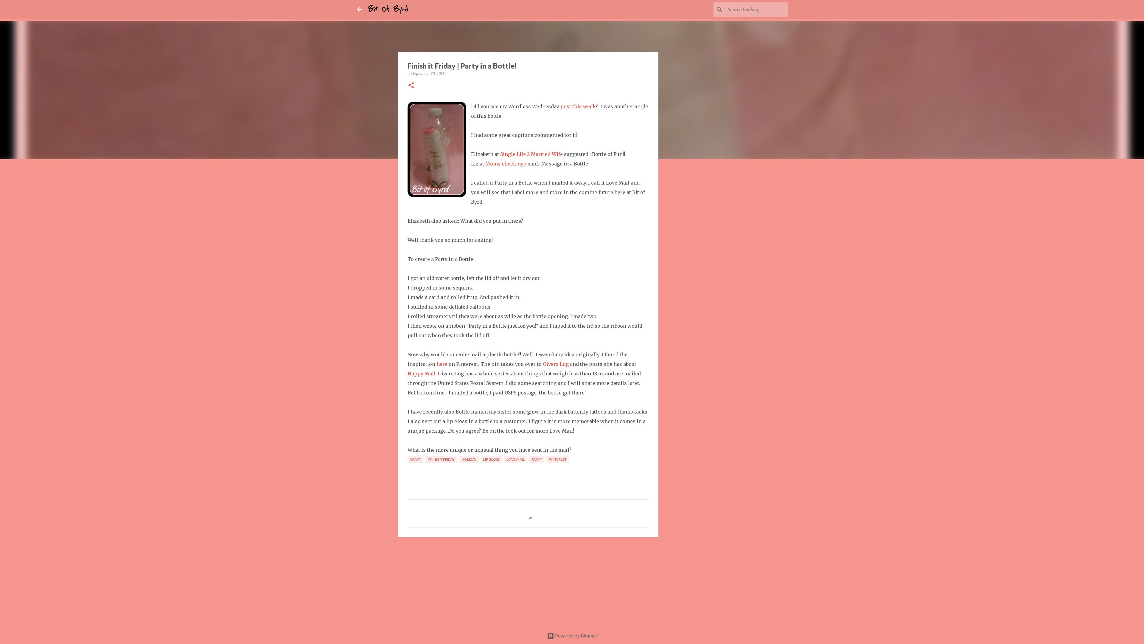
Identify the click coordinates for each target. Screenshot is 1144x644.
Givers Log (556, 364)
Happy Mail (422, 374)
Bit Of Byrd (388, 9)
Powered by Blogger (575, 635)
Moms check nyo (505, 164)
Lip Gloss (491, 459)
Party (536, 459)
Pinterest (558, 459)
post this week (578, 106)
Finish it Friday (441, 459)
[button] (411, 86)
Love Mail (515, 459)
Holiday (468, 459)
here (441, 364)
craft (415, 459)
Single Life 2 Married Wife (531, 154)
